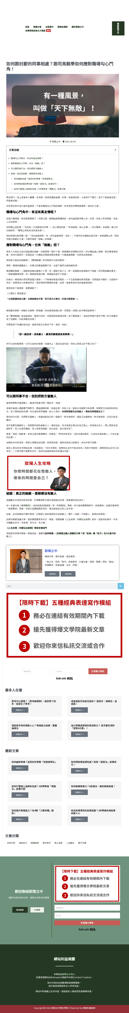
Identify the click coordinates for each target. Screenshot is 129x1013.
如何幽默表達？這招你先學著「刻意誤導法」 (34, 178)
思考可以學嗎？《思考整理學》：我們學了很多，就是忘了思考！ (34, 702)
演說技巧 (23, 842)
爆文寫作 (47, 842)
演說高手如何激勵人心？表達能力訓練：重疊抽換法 (34, 727)
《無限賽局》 (25, 505)
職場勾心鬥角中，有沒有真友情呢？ (27, 158)
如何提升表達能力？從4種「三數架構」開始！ (33, 812)
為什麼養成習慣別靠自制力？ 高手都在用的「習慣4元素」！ (93, 727)
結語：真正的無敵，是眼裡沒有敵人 (27, 173)
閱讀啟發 (35, 842)
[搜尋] (121, 586)
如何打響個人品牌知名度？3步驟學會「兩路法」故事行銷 (40, 188)
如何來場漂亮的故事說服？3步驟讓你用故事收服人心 (93, 812)
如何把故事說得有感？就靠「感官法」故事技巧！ (36, 183)
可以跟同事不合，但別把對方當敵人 (27, 168)
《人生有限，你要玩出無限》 (78, 519)
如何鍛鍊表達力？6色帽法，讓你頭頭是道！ (93, 786)
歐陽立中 (51, 550)
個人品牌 (58, 842)
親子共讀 (82, 842)
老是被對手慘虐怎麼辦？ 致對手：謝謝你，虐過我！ (94, 702)
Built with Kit (64, 678)
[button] (118, 28)
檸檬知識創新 (89, 1007)
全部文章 (11, 842)
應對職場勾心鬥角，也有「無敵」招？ (28, 163)
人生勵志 (70, 842)
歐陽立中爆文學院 (17, 15)
